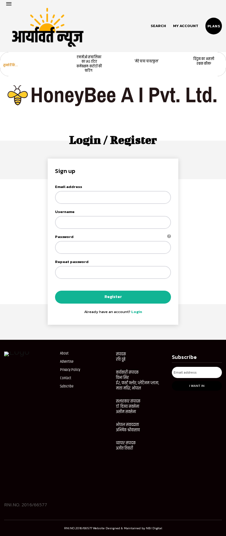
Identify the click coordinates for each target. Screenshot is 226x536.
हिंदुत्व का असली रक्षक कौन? (203, 61)
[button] (158, 26)
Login (136, 311)
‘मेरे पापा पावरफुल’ (146, 61)
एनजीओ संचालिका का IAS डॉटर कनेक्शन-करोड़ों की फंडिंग (89, 64)
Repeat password (72, 262)
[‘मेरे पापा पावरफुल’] (120, 61)
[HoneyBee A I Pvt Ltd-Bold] (113, 112)
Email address (68, 187)
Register (113, 297)
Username (64, 212)
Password (111, 237)
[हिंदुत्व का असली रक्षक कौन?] (177, 61)
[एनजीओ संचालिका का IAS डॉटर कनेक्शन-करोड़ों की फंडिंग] (62, 61)
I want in (197, 385)
